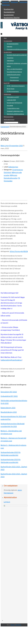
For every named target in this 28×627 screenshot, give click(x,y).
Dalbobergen (13, 167)
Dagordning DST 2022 (9, 392)
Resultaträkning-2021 (9, 412)
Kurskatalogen (9, 12)
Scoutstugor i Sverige (12, 18)
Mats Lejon (5, 146)
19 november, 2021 (16, 146)
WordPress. (18, 624)
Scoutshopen (9, 15)
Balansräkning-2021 (8, 408)
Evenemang (5, 127)
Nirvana (12, 624)
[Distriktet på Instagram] (22, 2)
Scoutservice (8, 9)
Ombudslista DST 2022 (9, 396)
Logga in (7, 502)
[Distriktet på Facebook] (5, 2)
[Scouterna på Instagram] (5, 5)
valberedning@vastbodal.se (11, 360)
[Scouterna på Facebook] (13, 2)
